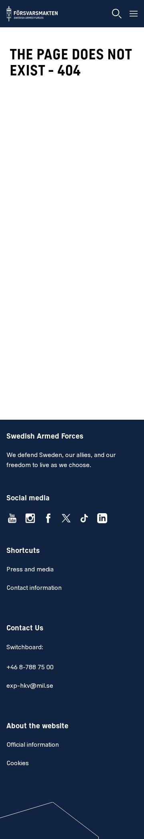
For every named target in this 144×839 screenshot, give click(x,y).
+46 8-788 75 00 (30, 667)
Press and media (30, 570)
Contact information (34, 588)
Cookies (17, 763)
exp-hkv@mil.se (29, 686)
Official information (32, 745)
